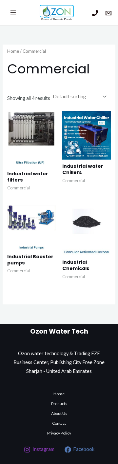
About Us (59, 413)
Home (13, 51)
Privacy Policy (59, 433)
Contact (59, 423)
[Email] (108, 13)
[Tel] (95, 13)
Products (59, 403)
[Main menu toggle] (13, 12)
